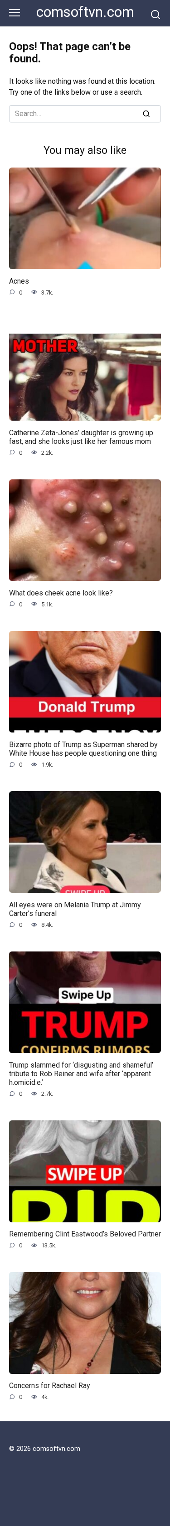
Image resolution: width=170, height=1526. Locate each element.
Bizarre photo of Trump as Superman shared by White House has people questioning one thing (83, 748)
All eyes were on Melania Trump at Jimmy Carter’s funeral (75, 908)
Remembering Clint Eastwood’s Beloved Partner (85, 1234)
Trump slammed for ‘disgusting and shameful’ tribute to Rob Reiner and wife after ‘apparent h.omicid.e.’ (81, 1073)
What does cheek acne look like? (61, 592)
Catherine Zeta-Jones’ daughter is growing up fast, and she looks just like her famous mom (81, 436)
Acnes (19, 280)
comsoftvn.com (85, 12)
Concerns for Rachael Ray (49, 1385)
